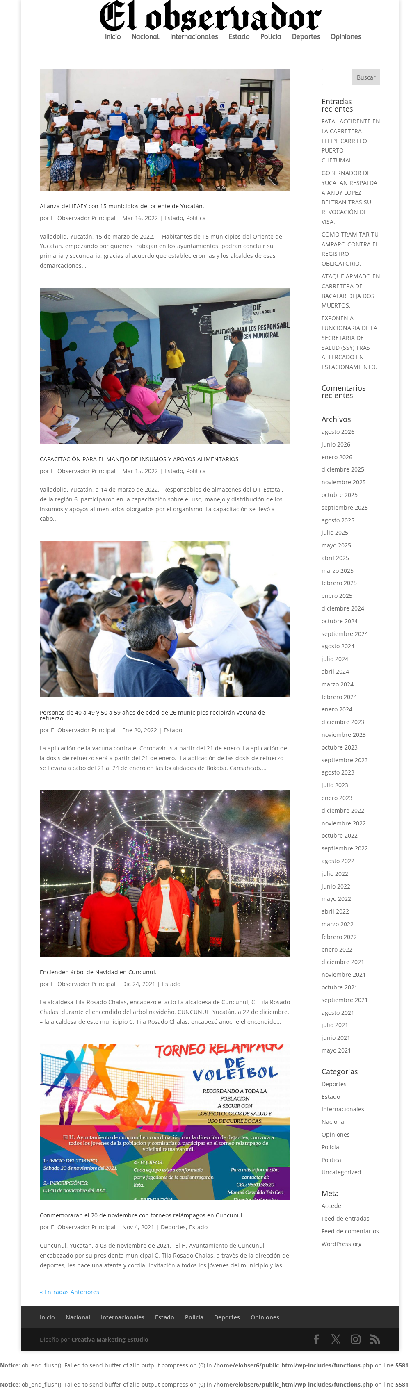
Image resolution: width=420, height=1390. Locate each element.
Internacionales (194, 37)
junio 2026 (336, 444)
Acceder (333, 1206)
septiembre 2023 (345, 760)
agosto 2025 (338, 520)
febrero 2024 (339, 697)
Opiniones (346, 37)
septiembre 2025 (345, 507)
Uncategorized (341, 1172)
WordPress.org (342, 1244)
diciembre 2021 (343, 962)
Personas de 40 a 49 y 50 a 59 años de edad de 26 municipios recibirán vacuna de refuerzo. (152, 715)
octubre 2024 (340, 621)
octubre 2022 (340, 835)
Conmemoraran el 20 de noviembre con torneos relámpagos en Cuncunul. (142, 1215)
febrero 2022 (339, 937)
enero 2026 (337, 457)
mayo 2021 (336, 1050)
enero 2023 (337, 798)
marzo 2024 (338, 684)
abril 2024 (335, 671)
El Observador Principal (83, 218)
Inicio (113, 37)
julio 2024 (335, 659)
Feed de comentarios (350, 1231)
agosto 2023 (338, 772)
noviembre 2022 (344, 823)
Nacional (146, 37)
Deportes (306, 37)
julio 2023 (335, 785)
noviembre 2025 (344, 482)
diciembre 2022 (343, 810)
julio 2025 (335, 532)
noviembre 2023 (344, 734)
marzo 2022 (338, 924)
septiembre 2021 (345, 1000)
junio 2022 (336, 886)
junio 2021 (336, 1037)
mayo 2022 (336, 898)
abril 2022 (335, 911)
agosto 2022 (338, 861)
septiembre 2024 (345, 634)
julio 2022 (335, 873)
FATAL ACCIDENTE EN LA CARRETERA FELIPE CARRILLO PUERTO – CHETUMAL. (351, 140)
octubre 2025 (340, 495)
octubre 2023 (340, 747)
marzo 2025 (338, 570)
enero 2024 (337, 709)
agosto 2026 (338, 431)
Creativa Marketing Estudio (109, 1339)
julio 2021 (335, 1025)
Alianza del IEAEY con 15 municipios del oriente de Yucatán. (122, 206)
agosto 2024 (338, 646)
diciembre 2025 (343, 469)
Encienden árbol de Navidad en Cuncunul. (98, 972)
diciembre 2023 (343, 722)
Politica (196, 218)
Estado (239, 37)
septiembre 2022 (345, 848)
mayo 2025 (336, 545)
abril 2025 (335, 558)
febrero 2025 (339, 583)
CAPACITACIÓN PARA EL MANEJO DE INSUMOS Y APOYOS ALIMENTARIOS (139, 459)
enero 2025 (337, 595)
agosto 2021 (338, 1012)
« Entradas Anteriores (69, 1292)
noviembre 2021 (344, 974)
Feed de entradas (346, 1218)
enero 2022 (337, 949)
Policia (270, 37)
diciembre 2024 (343, 608)
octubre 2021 (340, 987)
